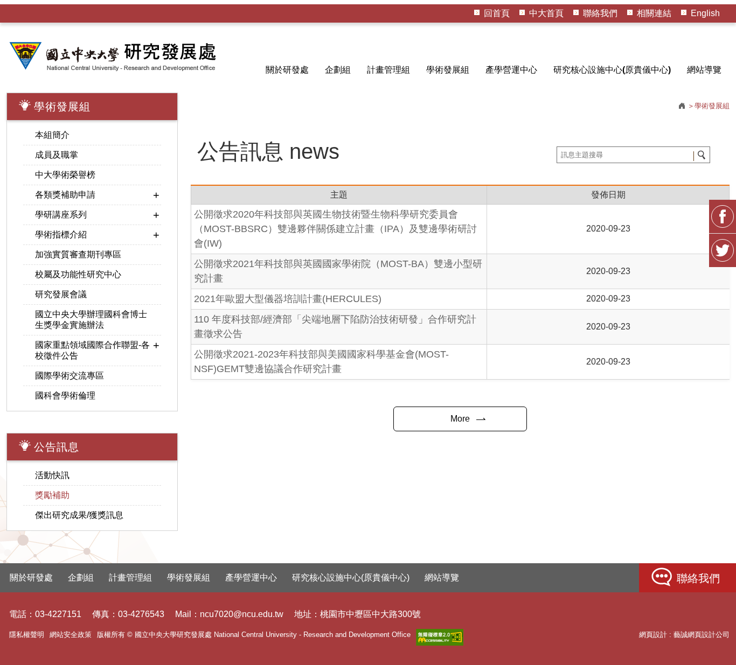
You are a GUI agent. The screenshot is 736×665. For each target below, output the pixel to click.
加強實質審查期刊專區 (78, 254)
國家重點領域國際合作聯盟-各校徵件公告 (92, 350)
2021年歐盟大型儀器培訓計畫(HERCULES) (287, 298)
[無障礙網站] (439, 637)
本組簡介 (52, 134)
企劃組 (338, 69)
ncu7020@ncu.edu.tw (241, 614)
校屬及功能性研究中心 (78, 274)
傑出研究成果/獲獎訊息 (79, 515)
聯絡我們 (600, 13)
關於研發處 (287, 69)
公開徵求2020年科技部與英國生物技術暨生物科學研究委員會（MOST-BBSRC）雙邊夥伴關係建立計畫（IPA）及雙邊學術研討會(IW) (335, 229)
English (705, 13)
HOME (114, 56)
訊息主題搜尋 (701, 156)
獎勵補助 (52, 495)
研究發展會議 (61, 294)
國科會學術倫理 (65, 395)
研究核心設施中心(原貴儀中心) (612, 69)
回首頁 (497, 13)
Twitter (722, 250)
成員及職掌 (56, 154)
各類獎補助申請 (65, 194)
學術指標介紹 (61, 234)
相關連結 (654, 13)
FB (722, 216)
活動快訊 (52, 475)
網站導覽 (704, 69)
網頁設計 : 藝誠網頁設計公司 (684, 635)
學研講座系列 (61, 214)
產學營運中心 (511, 69)
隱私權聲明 (26, 635)
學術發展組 (447, 69)
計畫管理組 (388, 69)
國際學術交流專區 (69, 375)
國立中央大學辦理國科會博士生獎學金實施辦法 (91, 320)
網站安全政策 (71, 635)
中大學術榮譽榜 (65, 174)
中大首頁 (546, 13)
